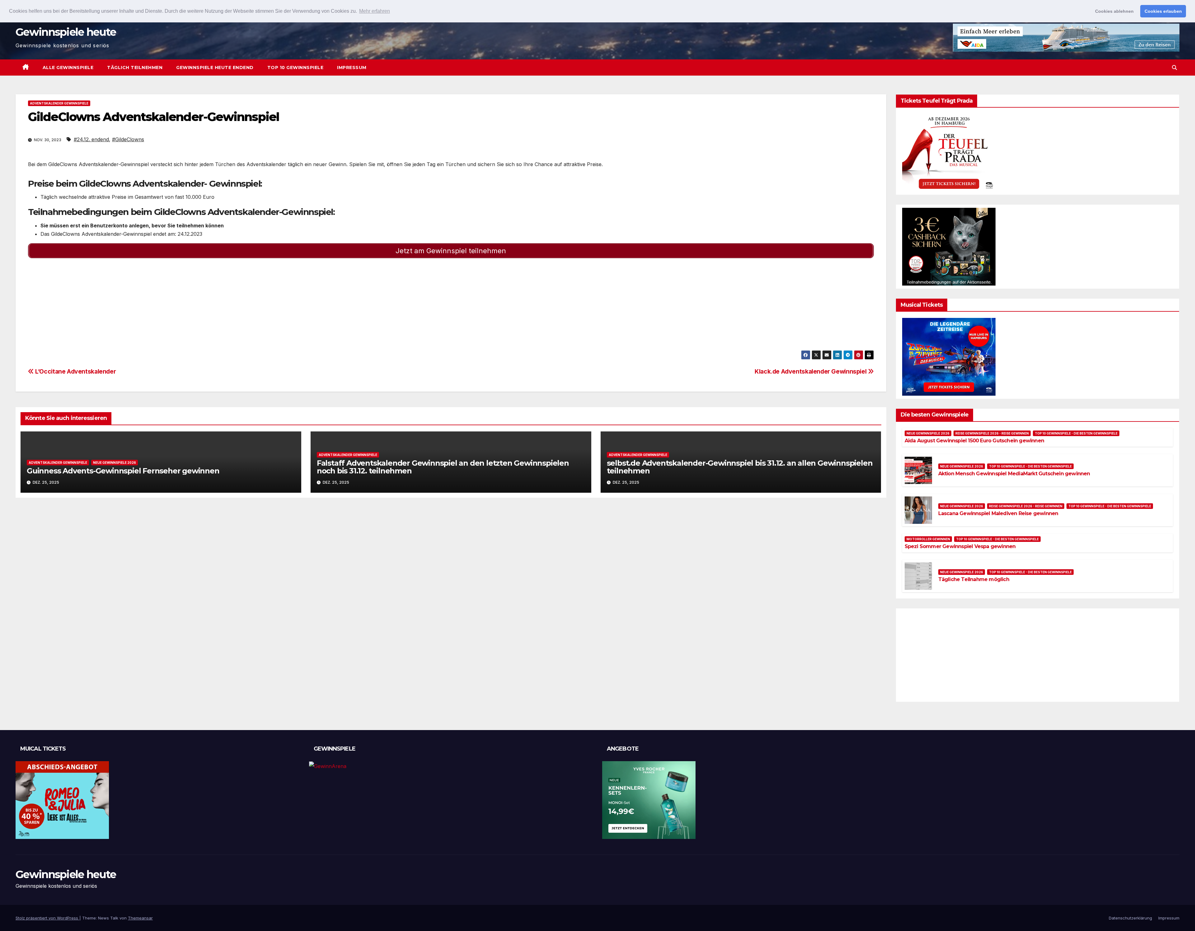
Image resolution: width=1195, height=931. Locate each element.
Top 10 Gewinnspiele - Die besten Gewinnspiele (1076, 433)
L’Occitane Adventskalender (75, 371)
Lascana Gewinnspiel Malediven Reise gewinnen (998, 513)
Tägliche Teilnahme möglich (973, 579)
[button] (1174, 67)
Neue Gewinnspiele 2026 (114, 462)
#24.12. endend (91, 139)
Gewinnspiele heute (66, 32)
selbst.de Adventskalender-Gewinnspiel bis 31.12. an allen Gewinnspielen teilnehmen (740, 467)
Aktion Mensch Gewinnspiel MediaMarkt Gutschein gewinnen (1014, 474)
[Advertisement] (214, 306)
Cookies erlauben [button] (1163, 11)
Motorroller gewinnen (928, 539)
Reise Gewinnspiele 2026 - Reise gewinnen (992, 433)
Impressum (352, 67)
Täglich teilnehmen (134, 67)
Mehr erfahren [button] (374, 11)
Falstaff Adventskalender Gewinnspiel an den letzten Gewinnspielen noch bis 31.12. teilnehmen (443, 467)
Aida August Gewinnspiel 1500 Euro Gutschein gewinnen (974, 441)
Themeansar (140, 917)
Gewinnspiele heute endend (215, 67)
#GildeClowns (128, 139)
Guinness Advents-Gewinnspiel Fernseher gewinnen (123, 470)
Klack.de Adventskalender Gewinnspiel (811, 371)
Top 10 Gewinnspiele (295, 67)
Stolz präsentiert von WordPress (47, 917)
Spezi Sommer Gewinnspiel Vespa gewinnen (960, 546)
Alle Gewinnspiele (68, 67)
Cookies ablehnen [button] (1114, 11)
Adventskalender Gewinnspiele (59, 103)
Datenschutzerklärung (1130, 917)
